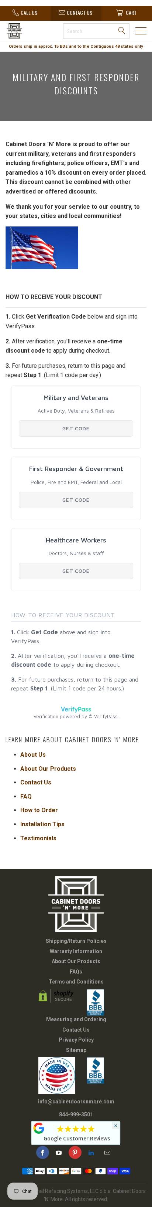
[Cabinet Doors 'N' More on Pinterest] (75, 1152)
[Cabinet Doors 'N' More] (23, 31)
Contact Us (76, 1030)
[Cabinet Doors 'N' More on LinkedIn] (91, 1152)
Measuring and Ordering (76, 1019)
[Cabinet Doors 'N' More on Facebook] (42, 1152)
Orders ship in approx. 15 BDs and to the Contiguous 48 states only (76, 46)
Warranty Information (76, 951)
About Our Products (76, 961)
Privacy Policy (76, 1040)
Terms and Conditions (76, 982)
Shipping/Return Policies (76, 941)
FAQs (76, 972)
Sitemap (76, 1050)
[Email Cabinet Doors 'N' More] (107, 1152)
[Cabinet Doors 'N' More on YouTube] (58, 1152)
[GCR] (39, 1128)
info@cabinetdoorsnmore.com (76, 1102)
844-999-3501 (76, 1114)
